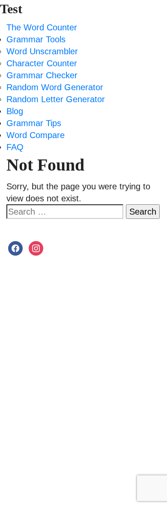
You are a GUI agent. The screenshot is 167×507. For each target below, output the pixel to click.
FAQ (15, 147)
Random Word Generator (54, 87)
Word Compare (35, 135)
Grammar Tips (33, 123)
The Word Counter (41, 27)
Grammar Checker (42, 75)
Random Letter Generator (55, 99)
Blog (14, 111)
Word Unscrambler (42, 51)
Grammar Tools (36, 39)
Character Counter (41, 63)
